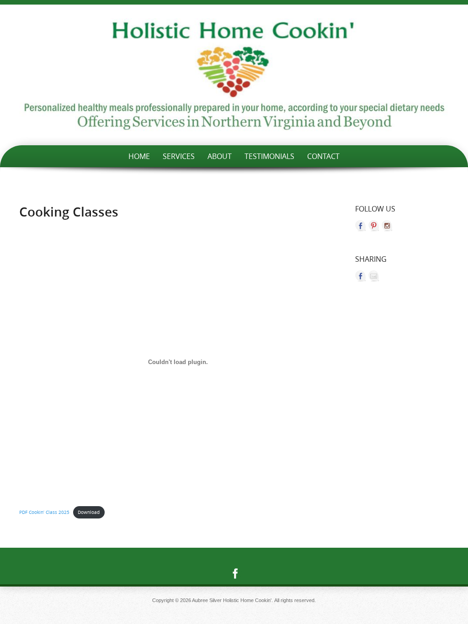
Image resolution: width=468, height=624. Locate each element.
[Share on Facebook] (360, 275)
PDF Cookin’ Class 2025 (44, 512)
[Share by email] (373, 275)
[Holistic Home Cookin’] (234, 75)
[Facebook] (234, 573)
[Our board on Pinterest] (373, 225)
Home (139, 156)
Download (89, 512)
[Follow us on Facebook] (360, 225)
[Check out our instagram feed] (387, 225)
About (219, 156)
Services (179, 156)
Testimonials (269, 156)
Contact (323, 156)
